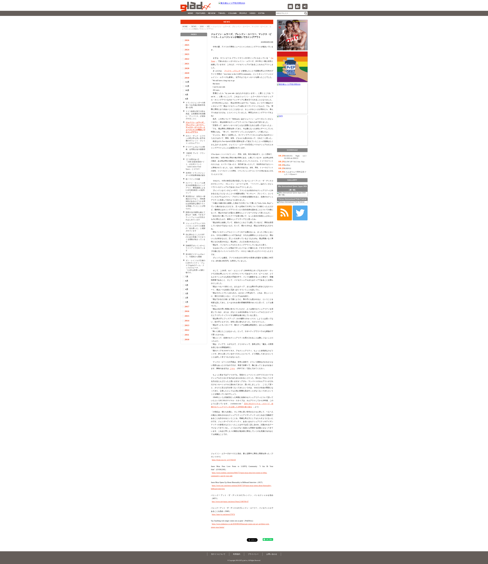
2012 (187, 330)
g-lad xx (196, 7)
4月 (186, 289)
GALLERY (186, 18)
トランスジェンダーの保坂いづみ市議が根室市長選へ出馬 (195, 105)
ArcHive (287, 165)
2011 (187, 335)
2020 (187, 68)
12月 (187, 82)
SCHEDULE (292, 150)
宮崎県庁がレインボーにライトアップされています (195, 248)
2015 (187, 316)
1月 (186, 302)
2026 (187, 40)
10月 (187, 90)
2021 (187, 63)
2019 (187, 73)
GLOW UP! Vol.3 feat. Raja (294, 162)
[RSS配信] (284, 213)
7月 (186, 277)
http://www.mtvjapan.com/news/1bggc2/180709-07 (230, 502)
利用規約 (236, 554)
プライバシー (253, 554)
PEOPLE (243, 13)
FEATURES (200, 13)
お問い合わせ (271, 554)
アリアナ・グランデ (232, 71)
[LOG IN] (305, 6)
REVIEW (211, 13)
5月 (186, 285)
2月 (186, 298)
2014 (187, 320)
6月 (186, 281)
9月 (186, 95)
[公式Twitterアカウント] (300, 213)
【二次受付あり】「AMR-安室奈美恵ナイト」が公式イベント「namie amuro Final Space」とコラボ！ (195, 164)
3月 (186, 293)
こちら (232, 368)
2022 (187, 59)
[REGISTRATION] (297, 6)
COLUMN (232, 13)
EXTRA (261, 13)
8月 (208, 26)
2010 (187, 339)
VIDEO (252, 13)
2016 (187, 311)
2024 (187, 49)
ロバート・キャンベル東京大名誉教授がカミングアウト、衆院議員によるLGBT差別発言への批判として (195, 188)
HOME (185, 26)
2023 (187, 54)
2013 (187, 325)
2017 (187, 306)
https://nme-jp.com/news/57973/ (223, 514)
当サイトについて (218, 554)
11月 (187, 86)
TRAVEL (221, 13)
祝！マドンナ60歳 (194, 179)
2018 (201, 26)
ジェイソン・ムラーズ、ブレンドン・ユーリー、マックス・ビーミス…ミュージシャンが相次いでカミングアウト (195, 127)
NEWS (190, 13)
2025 (187, 45)
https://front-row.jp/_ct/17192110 (224, 460)
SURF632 (287, 168)
